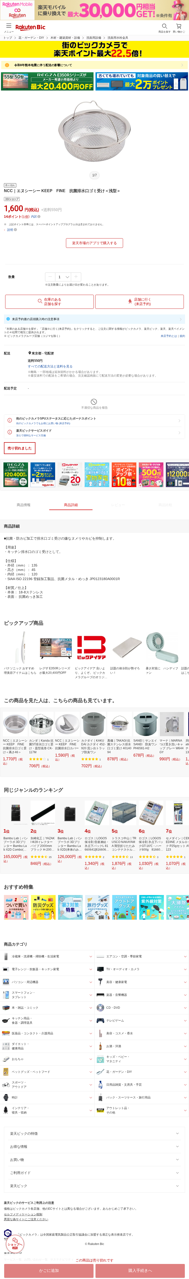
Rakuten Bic (30, 28)
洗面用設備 (93, 37)
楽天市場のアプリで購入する (94, 243)
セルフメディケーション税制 (23, 1214)
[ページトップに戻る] (182, 1263)
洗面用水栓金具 (118, 37)
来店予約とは (169, 335)
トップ (7, 37)
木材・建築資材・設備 (65, 37)
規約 (182, 335)
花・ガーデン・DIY (31, 37)
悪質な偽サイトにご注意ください (26, 1219)
